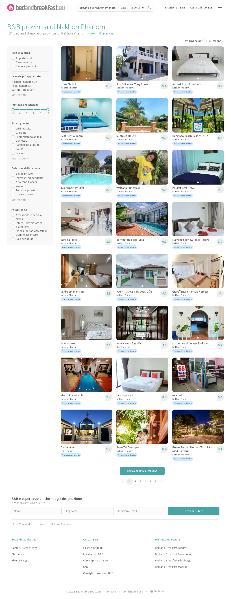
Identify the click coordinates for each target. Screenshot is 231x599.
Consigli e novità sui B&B (98, 573)
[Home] (14, 524)
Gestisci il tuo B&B (94, 548)
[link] (36, 8)
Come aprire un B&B (95, 560)
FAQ (85, 566)
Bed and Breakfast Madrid (171, 566)
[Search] (150, 7)
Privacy (111, 591)
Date (123, 7)
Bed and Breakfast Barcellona (173, 554)
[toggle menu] (220, 7)
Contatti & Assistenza (24, 548)
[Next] (107, 63)
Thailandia (106, 33)
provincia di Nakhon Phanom (98, 7)
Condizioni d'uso (133, 591)
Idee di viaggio (20, 560)
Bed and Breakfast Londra (170, 548)
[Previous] (65, 63)
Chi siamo (17, 554)
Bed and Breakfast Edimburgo (173, 560)
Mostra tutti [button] (19, 95)
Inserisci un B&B (93, 554)
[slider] (13, 109)
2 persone (137, 7)
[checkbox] (13, 58)
